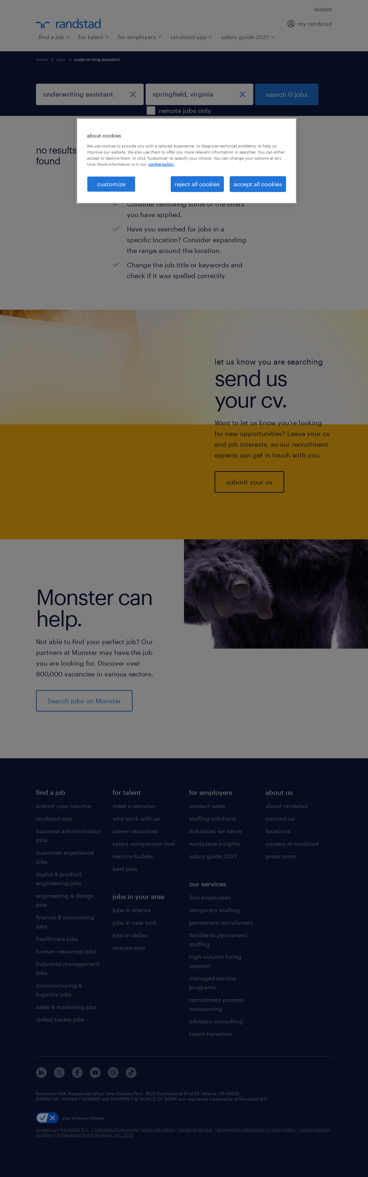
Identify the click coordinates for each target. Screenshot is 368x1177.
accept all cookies (258, 183)
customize (111, 183)
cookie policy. (161, 164)
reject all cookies (197, 183)
